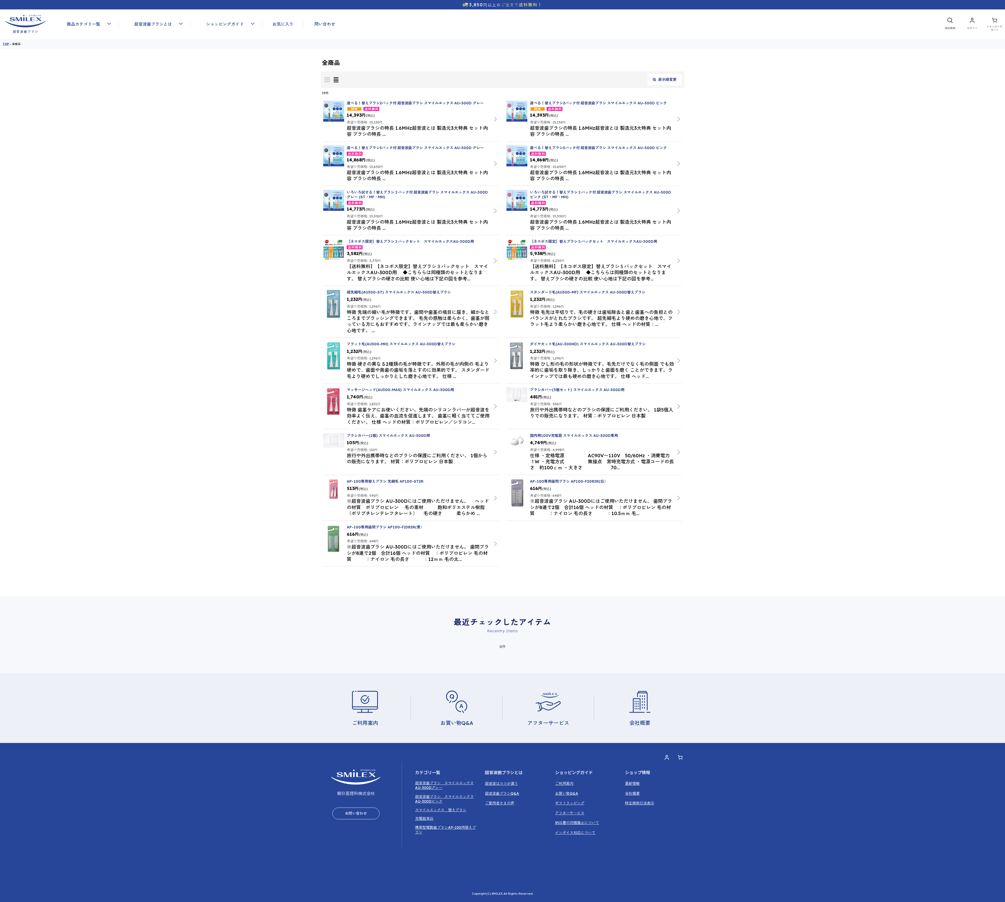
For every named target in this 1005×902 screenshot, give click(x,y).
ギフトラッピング (569, 803)
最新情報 (632, 783)
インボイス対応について (575, 832)
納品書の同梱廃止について (577, 822)
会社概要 (632, 793)
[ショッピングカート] (994, 24)
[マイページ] (972, 24)
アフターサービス (569, 813)
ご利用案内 (564, 783)
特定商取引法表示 (639, 803)
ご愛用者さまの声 (499, 803)
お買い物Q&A (566, 793)
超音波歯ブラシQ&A (502, 793)
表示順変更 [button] (667, 79)
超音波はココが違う (501, 783)
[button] (85, 24)
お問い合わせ (356, 813)
